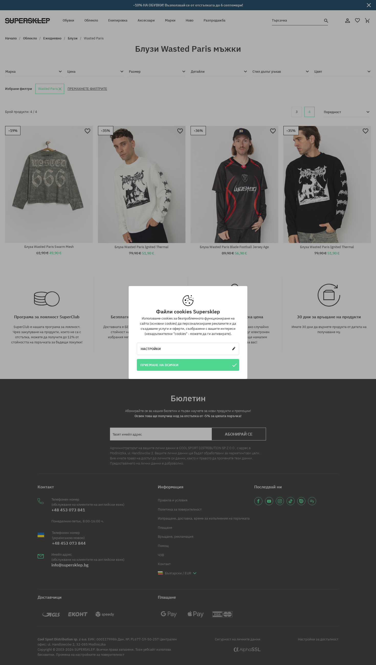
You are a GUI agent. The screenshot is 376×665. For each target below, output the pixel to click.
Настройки (151, 348)
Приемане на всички (159, 365)
